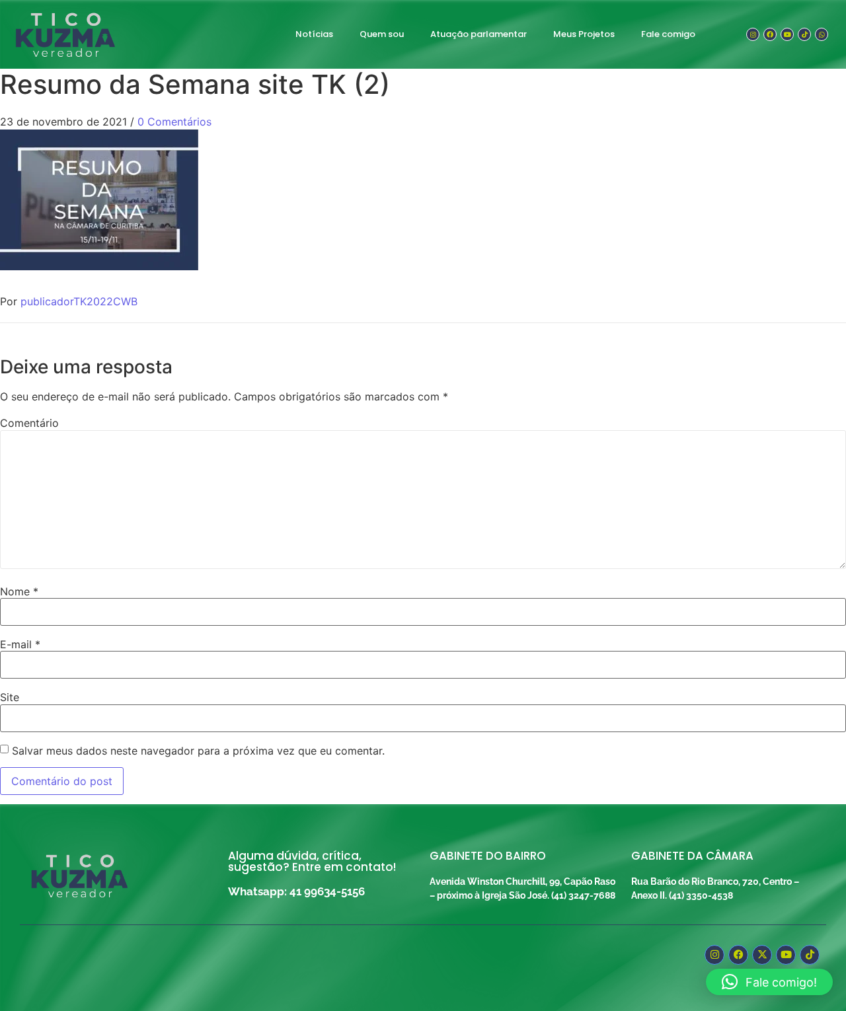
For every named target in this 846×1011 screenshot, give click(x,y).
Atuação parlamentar (478, 34)
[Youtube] (787, 34)
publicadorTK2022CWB (78, 301)
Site (9, 697)
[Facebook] (770, 34)
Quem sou (382, 34)
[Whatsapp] (821, 34)
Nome (19, 591)
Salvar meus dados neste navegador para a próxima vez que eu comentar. (198, 750)
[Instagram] (752, 34)
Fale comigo (668, 34)
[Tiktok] (804, 34)
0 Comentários (174, 121)
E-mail (20, 644)
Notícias (314, 34)
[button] (769, 982)
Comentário (29, 423)
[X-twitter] (762, 955)
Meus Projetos (584, 34)
